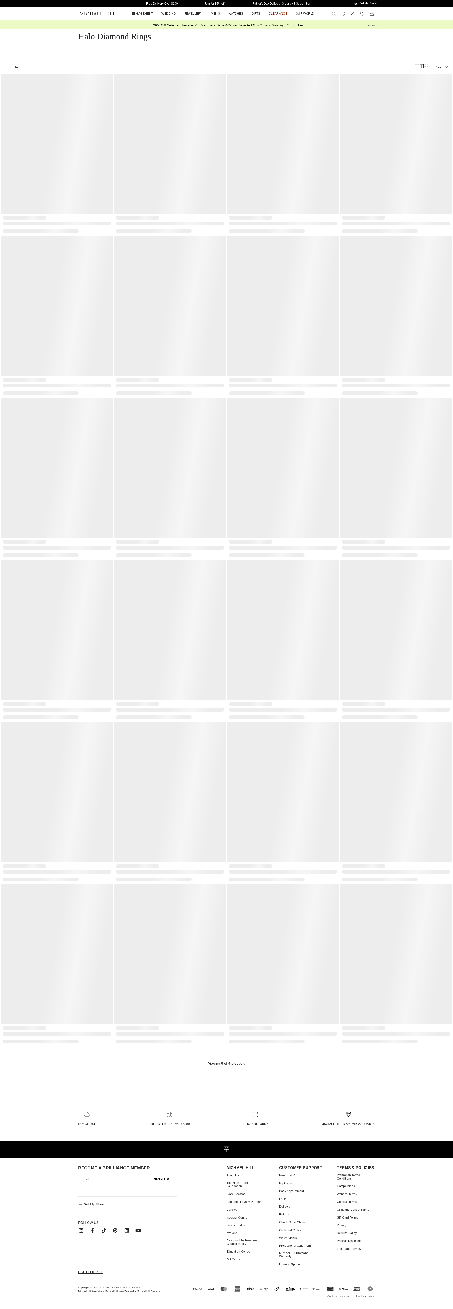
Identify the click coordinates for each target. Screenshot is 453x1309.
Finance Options (290, 1264)
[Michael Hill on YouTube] (138, 1230)
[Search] (334, 13)
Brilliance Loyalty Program (245, 1202)
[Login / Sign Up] (353, 13)
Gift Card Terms (347, 1217)
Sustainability (236, 1225)
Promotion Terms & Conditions (350, 1176)
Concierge (87, 1124)
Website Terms (347, 1194)
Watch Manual (289, 1238)
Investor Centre (237, 1217)
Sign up (161, 1179)
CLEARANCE (278, 13)
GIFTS (256, 13)
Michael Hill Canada (148, 1291)
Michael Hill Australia (90, 1291)
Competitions (346, 1186)
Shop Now (295, 25)
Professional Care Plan (295, 1245)
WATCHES (236, 13)
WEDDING (168, 13)
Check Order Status (292, 1222)
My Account (287, 1183)
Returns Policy (347, 1233)
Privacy (342, 1225)
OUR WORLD (305, 13)
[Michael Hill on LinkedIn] (127, 1230)
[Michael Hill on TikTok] (104, 1230)
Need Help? (287, 1175)
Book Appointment (291, 1191)
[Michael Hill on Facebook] (92, 1230)
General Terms (347, 1202)
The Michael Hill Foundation (238, 1184)
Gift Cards (233, 1259)
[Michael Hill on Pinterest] (115, 1230)
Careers (232, 1209)
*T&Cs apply (371, 25)
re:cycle (232, 1233)
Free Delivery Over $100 (162, 3)
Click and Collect (290, 1230)
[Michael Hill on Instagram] (81, 1230)
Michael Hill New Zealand (119, 1291)
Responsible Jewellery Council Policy (242, 1242)
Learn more (368, 1296)
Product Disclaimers (350, 1241)
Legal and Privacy (349, 1248)
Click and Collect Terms (353, 1209)
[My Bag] (372, 13)
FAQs (282, 1199)
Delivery (285, 1206)
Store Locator (236, 1194)
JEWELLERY (193, 13)
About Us (233, 1175)
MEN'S (215, 13)
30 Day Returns (255, 1124)
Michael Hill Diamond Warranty (348, 1124)
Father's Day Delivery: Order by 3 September (281, 3)
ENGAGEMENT (142, 13)
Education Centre (238, 1251)
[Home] (97, 14)
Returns (284, 1214)
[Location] (343, 13)
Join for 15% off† (215, 3)
